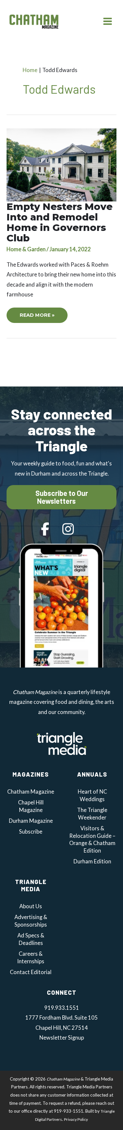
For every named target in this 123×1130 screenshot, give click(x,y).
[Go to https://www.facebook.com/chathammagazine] (45, 529)
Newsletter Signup (61, 1037)
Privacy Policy (76, 1119)
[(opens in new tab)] (61, 743)
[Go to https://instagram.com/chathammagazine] (68, 529)
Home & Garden (26, 249)
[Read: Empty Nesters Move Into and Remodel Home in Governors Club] (61, 164)
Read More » (36, 317)
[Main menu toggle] (107, 21)
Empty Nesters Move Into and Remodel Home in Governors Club (60, 222)
